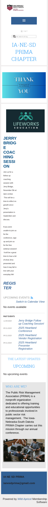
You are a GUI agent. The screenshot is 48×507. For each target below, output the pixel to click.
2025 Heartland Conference (27, 329)
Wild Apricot (25, 498)
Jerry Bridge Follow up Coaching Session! (31, 322)
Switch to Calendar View (30, 301)
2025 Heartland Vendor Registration (30, 337)
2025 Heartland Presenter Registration (27, 345)
